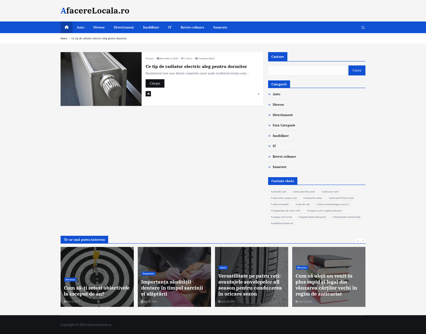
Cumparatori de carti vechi (286, 210)
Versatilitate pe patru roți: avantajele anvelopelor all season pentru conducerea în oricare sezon (250, 285)
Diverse (99, 27)
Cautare (277, 56)
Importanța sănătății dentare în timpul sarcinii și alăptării (172, 288)
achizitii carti (279, 191)
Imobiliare (151, 27)
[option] (97, 277)
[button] (358, 240)
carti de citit (303, 204)
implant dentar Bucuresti (313, 216)
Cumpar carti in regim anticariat (325, 210)
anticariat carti (331, 191)
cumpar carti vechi (282, 216)
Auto (80, 27)
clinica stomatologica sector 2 (333, 204)
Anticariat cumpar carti (284, 197)
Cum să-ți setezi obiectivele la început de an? (97, 291)
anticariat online (313, 197)
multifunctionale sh (282, 223)
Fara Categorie (284, 125)
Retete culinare (192, 27)
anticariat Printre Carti (342, 197)
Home (64, 38)
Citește (155, 83)
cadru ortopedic (280, 204)
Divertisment (124, 27)
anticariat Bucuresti (304, 191)
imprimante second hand (347, 216)
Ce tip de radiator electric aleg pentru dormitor (99, 38)
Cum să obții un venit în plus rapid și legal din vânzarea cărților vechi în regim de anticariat (326, 285)
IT (170, 27)
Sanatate (220, 27)
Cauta (357, 70)
